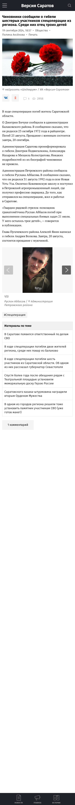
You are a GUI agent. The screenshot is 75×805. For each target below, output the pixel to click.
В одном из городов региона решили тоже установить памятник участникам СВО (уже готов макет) (33, 408)
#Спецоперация (14, 315)
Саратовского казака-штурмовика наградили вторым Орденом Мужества (35, 393)
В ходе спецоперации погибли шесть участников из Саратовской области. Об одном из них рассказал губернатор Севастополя (36, 363)
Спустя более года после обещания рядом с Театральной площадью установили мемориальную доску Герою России (34, 379)
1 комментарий (18, 424)
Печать (33, 34)
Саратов (37, 5)
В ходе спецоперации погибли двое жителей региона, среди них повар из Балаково (35, 348)
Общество (41, 30)
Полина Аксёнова (13, 34)
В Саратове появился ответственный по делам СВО (36, 336)
